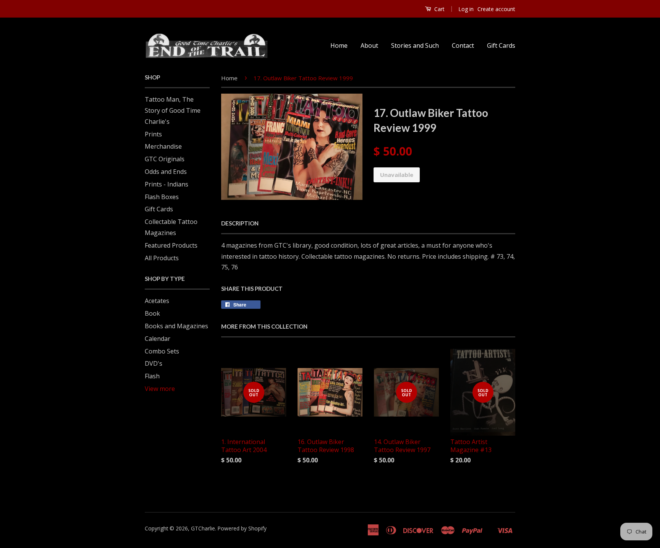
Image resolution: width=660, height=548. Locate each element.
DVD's (153, 363)
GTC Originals (164, 159)
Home (339, 45)
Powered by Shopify (242, 528)
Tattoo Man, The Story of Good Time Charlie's (173, 110)
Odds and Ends (166, 171)
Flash (152, 376)
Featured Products (171, 245)
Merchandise (163, 146)
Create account (496, 9)
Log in (466, 9)
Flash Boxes (162, 197)
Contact (463, 45)
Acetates (157, 301)
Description (240, 223)
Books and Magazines (176, 326)
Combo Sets (162, 351)
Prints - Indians (166, 184)
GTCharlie (203, 528)
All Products (162, 258)
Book (152, 313)
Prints (153, 134)
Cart (439, 9)
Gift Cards (501, 45)
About (369, 45)
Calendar (157, 338)
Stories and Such (415, 45)
